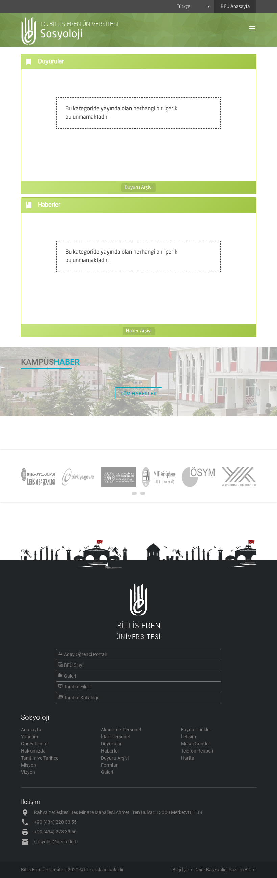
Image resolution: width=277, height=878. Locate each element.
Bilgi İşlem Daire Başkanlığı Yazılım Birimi (214, 869)
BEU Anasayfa (235, 6)
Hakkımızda (33, 751)
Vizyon (28, 772)
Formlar (109, 765)
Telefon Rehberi (197, 751)
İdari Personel (115, 736)
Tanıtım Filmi (77, 686)
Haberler (110, 751)
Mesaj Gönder (195, 743)
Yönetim (29, 736)
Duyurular (111, 743)
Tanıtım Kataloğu (82, 697)
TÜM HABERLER (138, 393)
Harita (187, 758)
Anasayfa (31, 729)
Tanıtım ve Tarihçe (39, 758)
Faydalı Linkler (196, 729)
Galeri (70, 676)
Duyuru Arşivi (138, 187)
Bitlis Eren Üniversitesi (44, 869)
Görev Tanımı (34, 743)
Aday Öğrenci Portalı (85, 654)
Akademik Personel (121, 729)
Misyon (28, 765)
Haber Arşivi (138, 331)
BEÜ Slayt (74, 665)
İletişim (188, 736)
